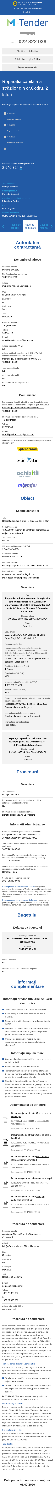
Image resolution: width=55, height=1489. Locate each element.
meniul (30, 33)
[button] (27, 12)
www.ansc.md (9, 1309)
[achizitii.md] (27, 474)
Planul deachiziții (16, 226)
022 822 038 (32, 41)
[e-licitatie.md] (27, 461)
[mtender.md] (27, 486)
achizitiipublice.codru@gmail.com (18, 339)
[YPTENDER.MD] (27, 449)
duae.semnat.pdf (44, 1178)
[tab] (15, 226)
